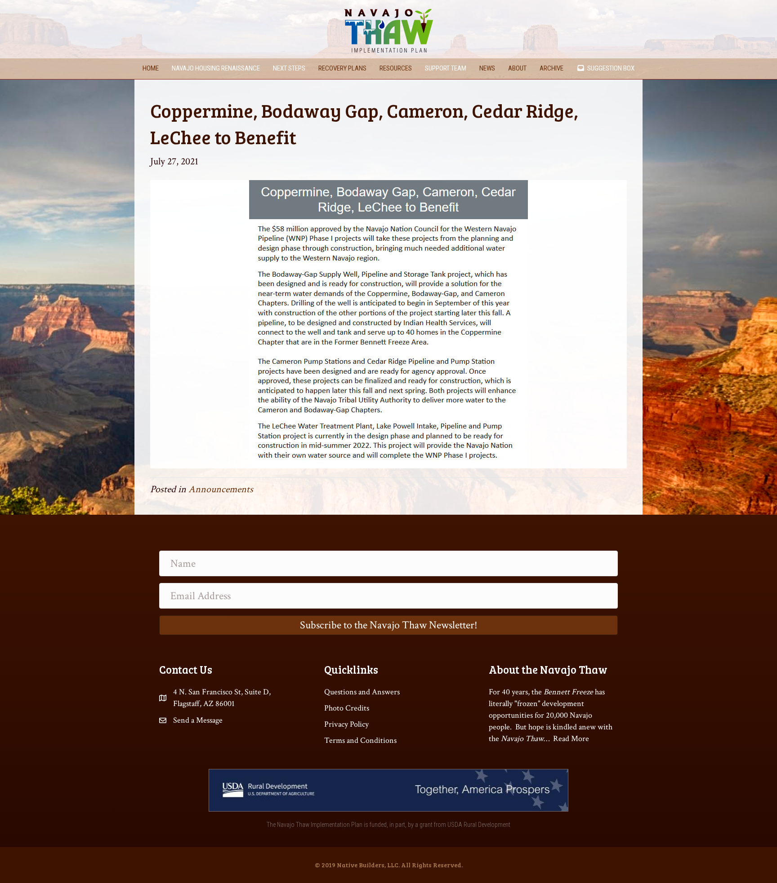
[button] (388, 625)
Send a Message (198, 720)
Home (151, 68)
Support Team (445, 68)
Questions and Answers (362, 692)
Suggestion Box (609, 68)
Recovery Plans (342, 68)
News (487, 68)
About (517, 68)
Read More (571, 738)
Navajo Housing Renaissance (216, 68)
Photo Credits (346, 708)
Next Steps (289, 68)
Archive (551, 68)
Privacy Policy (346, 724)
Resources (396, 68)
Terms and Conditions (360, 740)
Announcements (220, 489)
